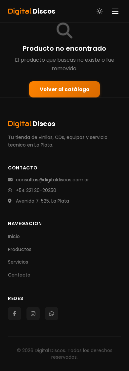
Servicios (18, 262)
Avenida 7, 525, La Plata (42, 201)
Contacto (19, 275)
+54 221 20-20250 (36, 190)
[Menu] (115, 11)
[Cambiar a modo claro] (99, 11)
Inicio (14, 236)
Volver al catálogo (64, 89)
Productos (19, 249)
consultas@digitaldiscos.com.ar (52, 179)
